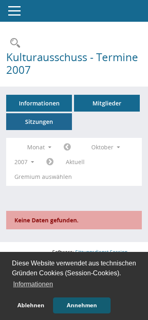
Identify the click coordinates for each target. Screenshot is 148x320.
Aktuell (75, 162)
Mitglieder (106, 103)
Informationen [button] (33, 284)
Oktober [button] (103, 147)
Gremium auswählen (43, 177)
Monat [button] (36, 147)
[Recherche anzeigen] (13, 43)
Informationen (39, 103)
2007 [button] (21, 162)
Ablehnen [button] (30, 305)
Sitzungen (39, 122)
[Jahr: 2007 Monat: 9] (67, 147)
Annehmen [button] (82, 305)
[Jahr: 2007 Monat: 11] (50, 162)
